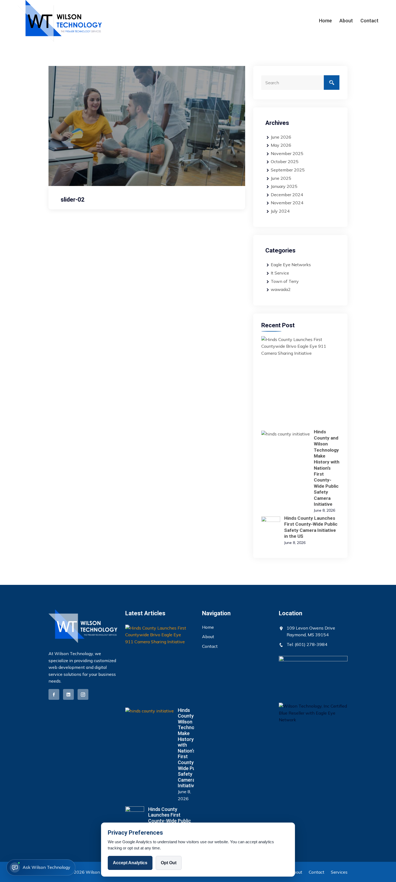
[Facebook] (53, 694)
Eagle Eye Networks (291, 264)
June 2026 (281, 137)
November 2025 (287, 153)
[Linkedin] (68, 694)
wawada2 (281, 289)
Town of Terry (285, 281)
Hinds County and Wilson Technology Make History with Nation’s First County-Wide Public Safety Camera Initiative (326, 468)
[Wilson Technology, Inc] (60, 21)
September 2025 (288, 170)
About (346, 20)
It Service (280, 273)
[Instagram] (83, 694)
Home (325, 20)
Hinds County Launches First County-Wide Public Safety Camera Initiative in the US (169, 820)
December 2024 (287, 194)
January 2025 (284, 186)
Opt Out (168, 862)
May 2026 (281, 145)
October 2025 (284, 161)
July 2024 (280, 211)
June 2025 (281, 178)
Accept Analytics (130, 862)
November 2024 (287, 202)
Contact (369, 20)
